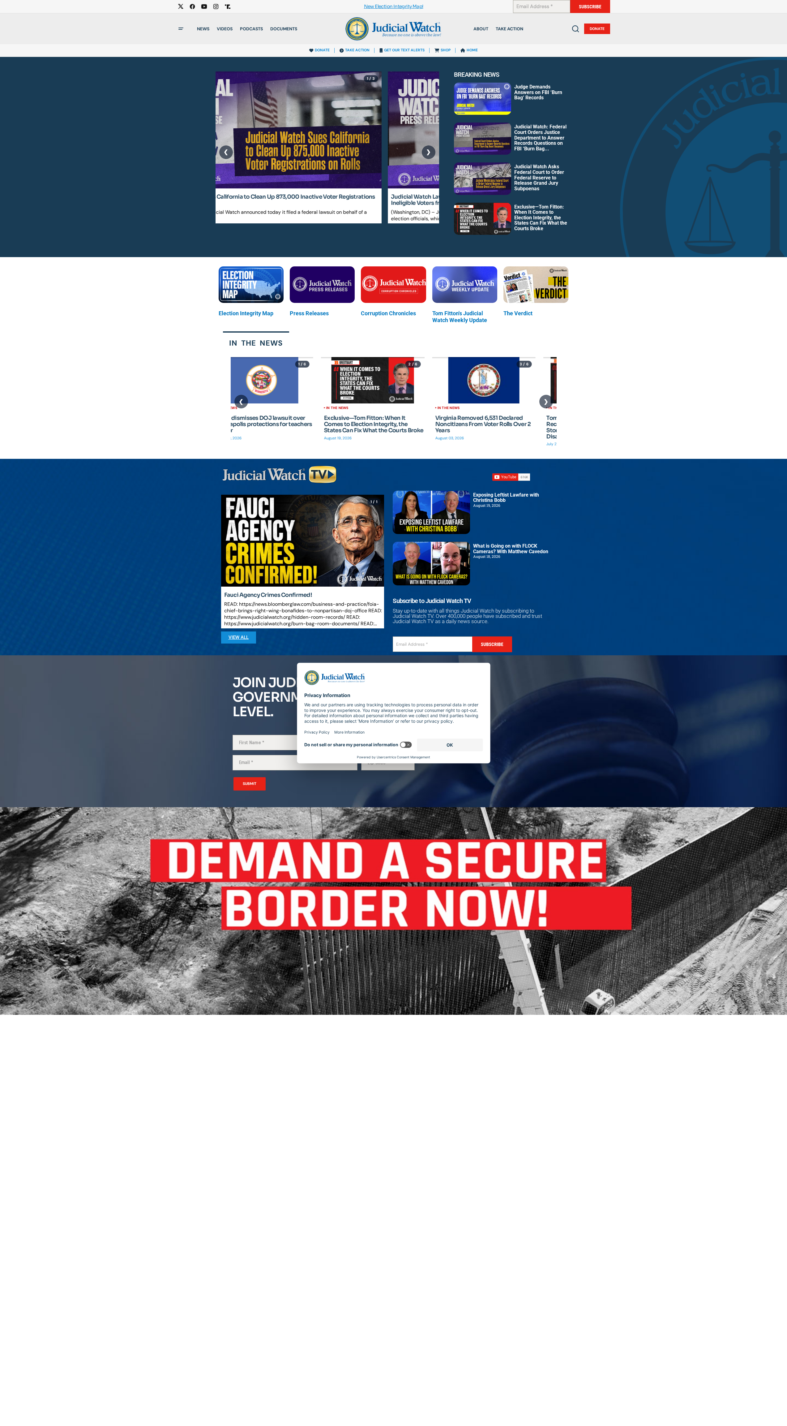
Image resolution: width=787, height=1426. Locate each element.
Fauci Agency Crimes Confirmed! (268, 595)
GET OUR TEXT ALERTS (404, 50)
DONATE (322, 50)
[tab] (256, 342)
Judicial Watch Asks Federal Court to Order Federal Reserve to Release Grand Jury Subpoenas (539, 177)
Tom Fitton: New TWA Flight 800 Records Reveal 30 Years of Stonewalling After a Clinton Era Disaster (499, 427)
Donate (597, 28)
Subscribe (590, 7)
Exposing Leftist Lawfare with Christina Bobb (506, 497)
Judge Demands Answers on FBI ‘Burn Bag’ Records (538, 92)
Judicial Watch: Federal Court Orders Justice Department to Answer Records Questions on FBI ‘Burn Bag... (540, 137)
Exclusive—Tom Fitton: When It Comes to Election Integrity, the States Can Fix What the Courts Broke (540, 217)
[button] (181, 28)
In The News (247, 408)
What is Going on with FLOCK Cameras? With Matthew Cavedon (510, 548)
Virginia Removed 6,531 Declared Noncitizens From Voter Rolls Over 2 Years (392, 424)
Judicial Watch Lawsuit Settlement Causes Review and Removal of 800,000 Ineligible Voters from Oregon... (320, 200)
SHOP (446, 50)
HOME (472, 50)
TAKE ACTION (357, 50)
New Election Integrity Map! (393, 6)
